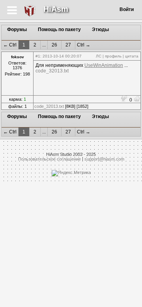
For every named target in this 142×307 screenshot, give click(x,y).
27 (68, 45)
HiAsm (55, 9)
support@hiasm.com (104, 159)
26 (54, 45)
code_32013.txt (52, 71)
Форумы (17, 29)
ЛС (98, 56)
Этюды (100, 29)
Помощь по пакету (59, 29)
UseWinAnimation (103, 65)
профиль (113, 56)
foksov (17, 57)
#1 (38, 56)
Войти (127, 9)
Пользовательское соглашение (49, 159)
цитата (131, 56)
